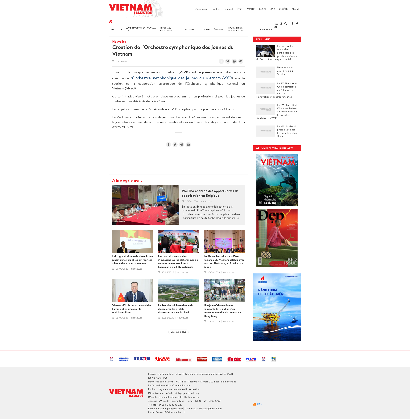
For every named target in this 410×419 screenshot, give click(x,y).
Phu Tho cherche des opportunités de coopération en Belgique (210, 193)
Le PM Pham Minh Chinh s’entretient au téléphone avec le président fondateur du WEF (277, 111)
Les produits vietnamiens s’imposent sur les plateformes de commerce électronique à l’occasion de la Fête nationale (178, 262)
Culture (206, 29)
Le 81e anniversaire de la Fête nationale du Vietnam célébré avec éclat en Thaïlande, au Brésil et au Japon (224, 262)
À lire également (127, 180)
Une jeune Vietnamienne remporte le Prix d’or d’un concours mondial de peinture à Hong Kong (222, 311)
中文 (239, 9)
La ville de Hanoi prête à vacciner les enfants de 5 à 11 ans (287, 131)
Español (228, 9)
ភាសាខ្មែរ (283, 9)
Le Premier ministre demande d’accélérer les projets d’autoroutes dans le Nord (175, 309)
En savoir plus (178, 331)
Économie (219, 29)
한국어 (295, 9)
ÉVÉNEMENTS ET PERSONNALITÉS (236, 29)
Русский (250, 9)
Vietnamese (201, 9)
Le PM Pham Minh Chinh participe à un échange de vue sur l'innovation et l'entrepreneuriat (276, 90)
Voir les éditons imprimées (277, 148)
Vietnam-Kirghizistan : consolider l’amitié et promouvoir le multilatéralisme (131, 309)
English (216, 9)
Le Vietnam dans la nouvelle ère (141, 29)
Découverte (191, 29)
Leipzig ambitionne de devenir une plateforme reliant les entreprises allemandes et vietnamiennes (132, 260)
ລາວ (273, 9)
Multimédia (266, 29)
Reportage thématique (166, 29)
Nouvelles (116, 29)
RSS (259, 404)
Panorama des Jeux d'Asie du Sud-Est (285, 71)
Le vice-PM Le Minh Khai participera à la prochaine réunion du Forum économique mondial (277, 52)
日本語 (263, 9)
